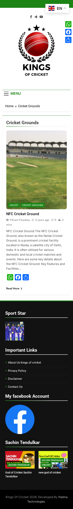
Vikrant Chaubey (20, 220)
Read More (12, 288)
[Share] (68, 40)
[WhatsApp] (68, 24)
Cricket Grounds (32, 205)
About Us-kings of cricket (24, 362)
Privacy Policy (17, 371)
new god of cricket (50, 472)
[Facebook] (68, 32)
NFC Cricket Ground (22, 214)
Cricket (14, 205)
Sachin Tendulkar (19, 464)
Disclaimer (15, 379)
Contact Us (15, 387)
